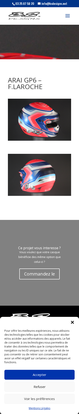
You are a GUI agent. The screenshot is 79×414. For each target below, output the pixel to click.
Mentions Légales (39, 408)
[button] (72, 322)
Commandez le (39, 274)
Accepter (39, 374)
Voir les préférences (39, 398)
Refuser (40, 386)
